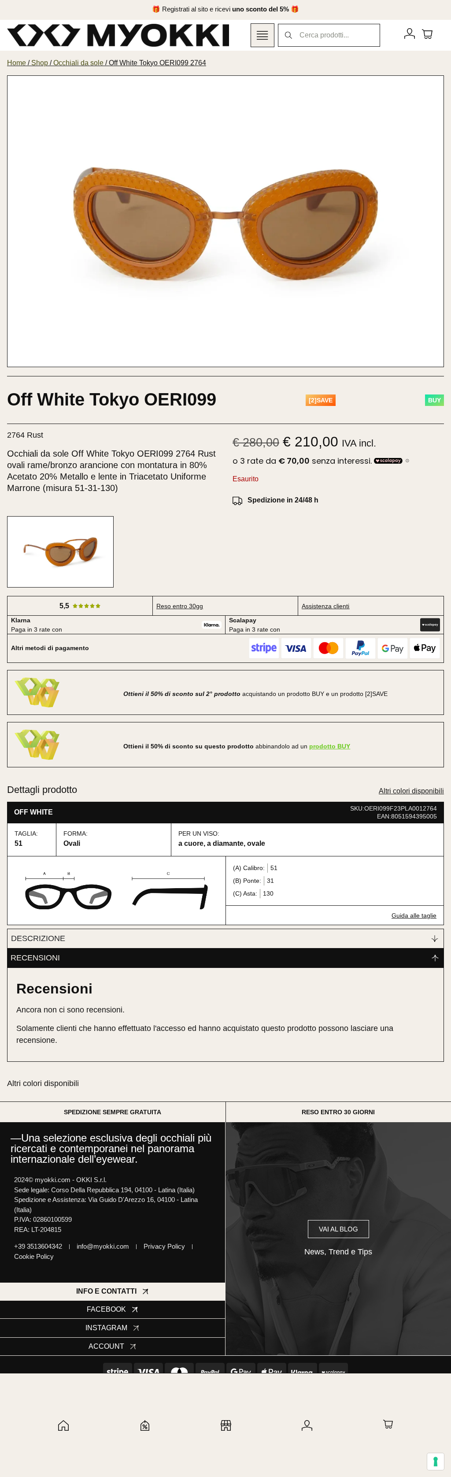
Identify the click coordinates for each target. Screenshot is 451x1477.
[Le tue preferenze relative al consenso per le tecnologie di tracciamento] (435, 1461)
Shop (39, 63)
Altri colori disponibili (411, 791)
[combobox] (329, 35)
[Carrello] (427, 33)
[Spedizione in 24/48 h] (237, 500)
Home (16, 63)
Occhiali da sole (78, 63)
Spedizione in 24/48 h (283, 500)
